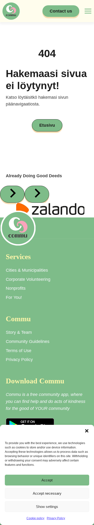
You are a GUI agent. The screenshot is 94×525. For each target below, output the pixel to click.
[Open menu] (88, 11)
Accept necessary (47, 493)
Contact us (61, 11)
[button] (86, 430)
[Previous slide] (12, 194)
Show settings (47, 507)
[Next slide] (37, 194)
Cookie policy (35, 518)
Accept (47, 480)
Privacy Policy (56, 518)
